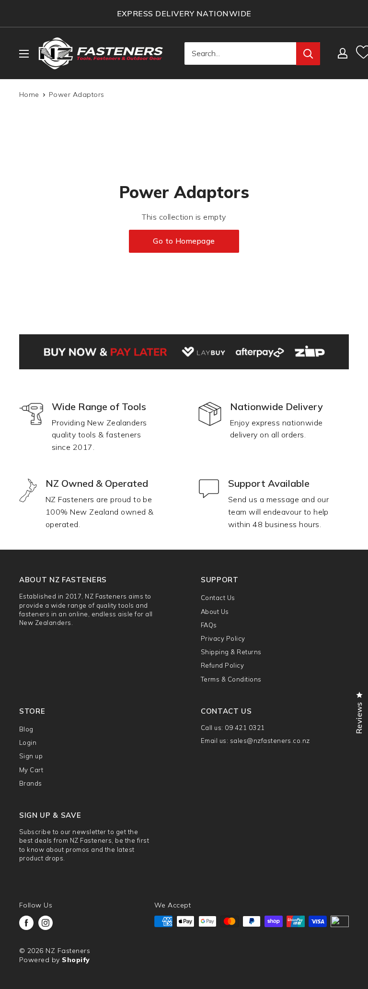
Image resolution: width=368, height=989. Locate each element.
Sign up (31, 756)
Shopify (76, 959)
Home (29, 94)
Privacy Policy (223, 638)
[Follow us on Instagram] (45, 923)
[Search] (308, 53)
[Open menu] (24, 54)
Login (27, 742)
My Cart (31, 770)
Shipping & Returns (231, 652)
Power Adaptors (76, 94)
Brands (30, 783)
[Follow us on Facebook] (26, 923)
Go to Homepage (184, 241)
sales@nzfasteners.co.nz (270, 740)
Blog (26, 729)
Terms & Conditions (231, 679)
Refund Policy (222, 665)
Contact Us (218, 597)
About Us (215, 611)
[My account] (342, 53)
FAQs (209, 625)
